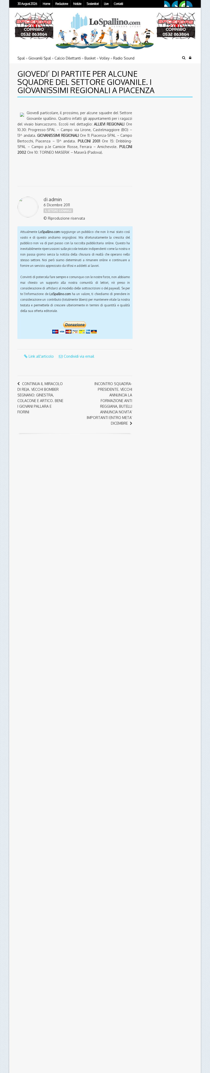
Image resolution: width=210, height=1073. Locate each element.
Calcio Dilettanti (68, 58)
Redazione (61, 4)
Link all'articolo (41, 356)
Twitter (175, 4)
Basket (90, 58)
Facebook (167, 4)
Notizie (77, 4)
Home (46, 4)
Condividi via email (79, 356)
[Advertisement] (169, 137)
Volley (104, 58)
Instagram (189, 4)
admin (55, 199)
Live (106, 4)
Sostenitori (93, 4)
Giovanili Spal (39, 58)
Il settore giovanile (58, 210)
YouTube (182, 4)
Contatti (118, 4)
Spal (21, 58)
